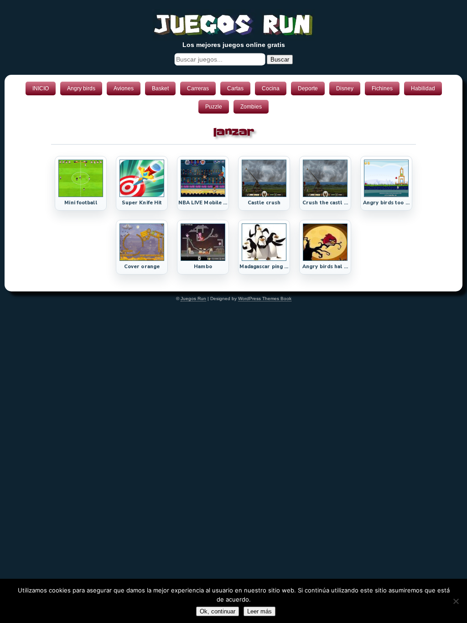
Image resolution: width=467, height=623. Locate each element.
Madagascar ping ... (263, 266)
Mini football (80, 202)
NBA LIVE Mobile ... (202, 202)
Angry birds (81, 88)
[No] (455, 601)
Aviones (124, 88)
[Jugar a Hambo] (203, 259)
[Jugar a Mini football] (80, 195)
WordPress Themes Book (264, 298)
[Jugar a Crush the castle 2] (325, 195)
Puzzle (213, 107)
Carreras (198, 88)
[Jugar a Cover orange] (141, 259)
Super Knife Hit (142, 202)
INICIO (40, 88)
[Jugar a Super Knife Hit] (141, 195)
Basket (160, 88)
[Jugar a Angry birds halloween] (325, 259)
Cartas (235, 88)
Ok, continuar (217, 611)
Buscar (279, 59)
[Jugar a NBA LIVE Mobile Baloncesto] (203, 195)
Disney (344, 88)
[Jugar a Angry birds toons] (386, 195)
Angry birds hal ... (325, 266)
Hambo (203, 266)
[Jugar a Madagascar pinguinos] (264, 259)
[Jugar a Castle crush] (264, 195)
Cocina (271, 88)
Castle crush (264, 202)
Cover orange (142, 266)
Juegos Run (193, 298)
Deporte (308, 88)
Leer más (259, 611)
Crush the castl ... (325, 202)
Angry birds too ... (386, 202)
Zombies (251, 107)
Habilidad (423, 88)
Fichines (382, 88)
